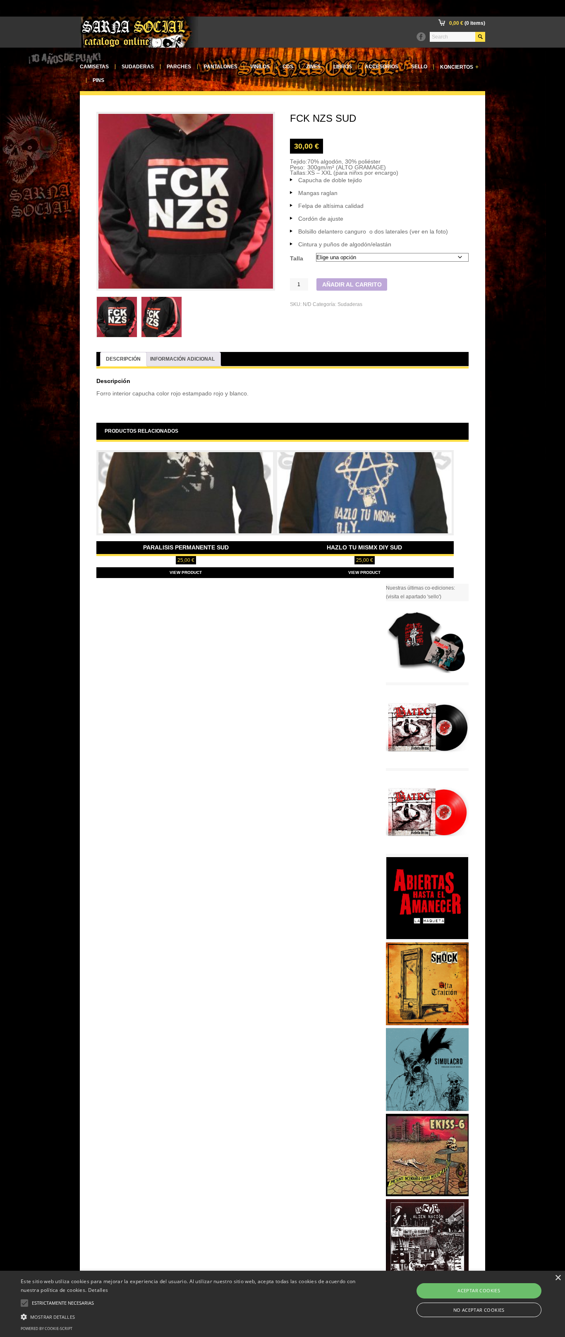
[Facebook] (421, 36)
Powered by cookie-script (46, 1328)
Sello (419, 66)
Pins (98, 80)
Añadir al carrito (352, 285)
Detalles (98, 1290)
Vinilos (260, 66)
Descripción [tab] (123, 359)
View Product (186, 572)
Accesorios (381, 66)
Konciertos (459, 67)
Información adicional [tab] (182, 359)
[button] (191, 1316)
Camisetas (94, 66)
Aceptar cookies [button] (478, 1290)
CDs (287, 66)
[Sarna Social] (139, 46)
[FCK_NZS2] (161, 316)
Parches (179, 66)
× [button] (558, 1278)
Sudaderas (138, 66)
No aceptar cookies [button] (479, 1310)
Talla (296, 258)
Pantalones (220, 66)
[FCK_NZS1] (116, 316)
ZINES (313, 66)
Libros (342, 66)
